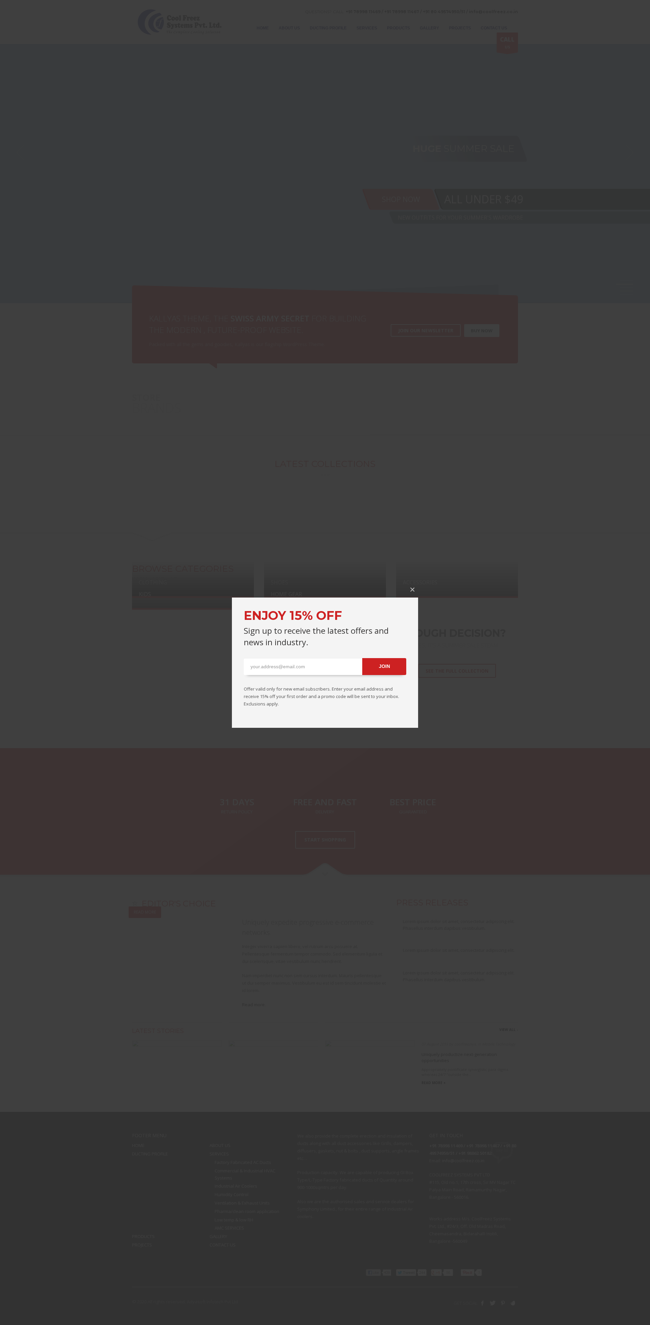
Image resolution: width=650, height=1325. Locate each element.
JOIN (384, 666)
